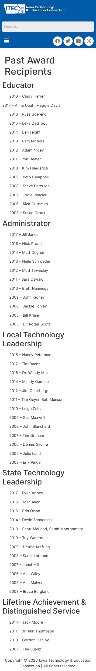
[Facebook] (57, 41)
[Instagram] (89, 41)
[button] (6, 41)
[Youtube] (78, 41)
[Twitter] (68, 41)
